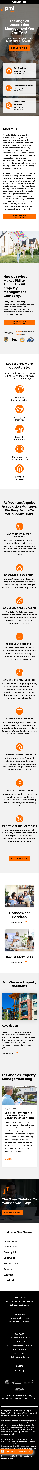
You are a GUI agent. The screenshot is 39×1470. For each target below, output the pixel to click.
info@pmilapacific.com (19, 1357)
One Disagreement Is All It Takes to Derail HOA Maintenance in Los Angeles (19, 1115)
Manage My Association (19, 216)
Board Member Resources (19, 1321)
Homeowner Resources (19, 1318)
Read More (9, 1159)
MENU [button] (36, 9)
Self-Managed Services (19, 1305)
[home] (8, 9)
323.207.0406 (20, 2)
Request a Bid (19, 858)
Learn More (17, 922)
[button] (19, 70)
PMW (5, 1415)
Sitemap (13, 1415)
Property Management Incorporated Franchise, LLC (19, 1396)
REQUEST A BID (19, 48)
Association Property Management (19, 1301)
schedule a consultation (19, 322)
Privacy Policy (23, 1415)
